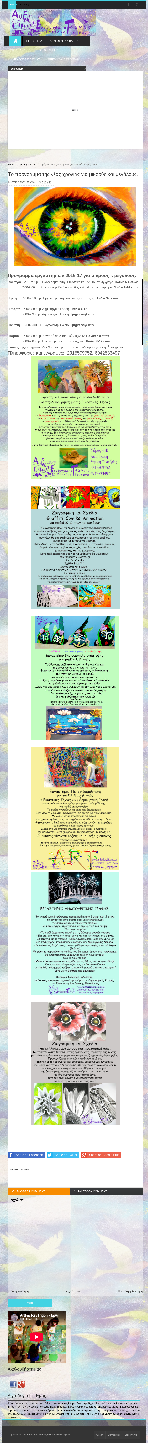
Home (11, 164)
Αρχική (99, 1435)
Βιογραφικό (114, 1435)
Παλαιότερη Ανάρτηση (130, 1291)
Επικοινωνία (131, 1435)
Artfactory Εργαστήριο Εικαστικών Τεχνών (48, 1434)
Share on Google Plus (104, 1154)
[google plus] (136, 5)
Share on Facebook (29, 1154)
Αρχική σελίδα (73, 1291)
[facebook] (129, 5)
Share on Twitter (66, 1154)
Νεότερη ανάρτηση (18, 1291)
